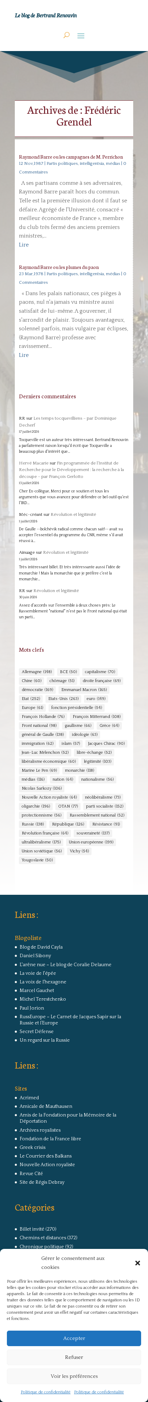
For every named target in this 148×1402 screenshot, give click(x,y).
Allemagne (37, 672)
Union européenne (91, 842)
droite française (101, 681)
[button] (137, 1263)
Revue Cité (31, 1173)
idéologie (84, 734)
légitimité (97, 761)
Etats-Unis (63, 699)
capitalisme (100, 672)
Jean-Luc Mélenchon (45, 752)
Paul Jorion (32, 1008)
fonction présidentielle (76, 707)
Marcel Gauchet (37, 990)
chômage (62, 681)
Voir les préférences (74, 1376)
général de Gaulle (43, 734)
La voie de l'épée (38, 973)
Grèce (109, 725)
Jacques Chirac (106, 743)
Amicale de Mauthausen (46, 1106)
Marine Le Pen (39, 770)
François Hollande (43, 716)
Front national (39, 725)
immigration (37, 743)
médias (33, 779)
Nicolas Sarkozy (42, 788)
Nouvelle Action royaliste (49, 797)
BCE (68, 672)
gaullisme (78, 725)
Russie (33, 824)
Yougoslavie (37, 860)
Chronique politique (42, 1247)
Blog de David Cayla (41, 947)
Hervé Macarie (34, 463)
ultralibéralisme (41, 842)
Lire (24, 245)
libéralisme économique (49, 761)
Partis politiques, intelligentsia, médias (83, 163)
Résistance (106, 824)
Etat (31, 699)
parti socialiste (104, 806)
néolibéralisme (102, 797)
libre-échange (94, 752)
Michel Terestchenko (43, 999)
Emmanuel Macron (84, 690)
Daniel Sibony (35, 956)
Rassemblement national (97, 815)
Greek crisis (32, 1147)
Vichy (79, 851)
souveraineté (92, 833)
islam (71, 743)
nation (63, 779)
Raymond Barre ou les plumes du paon (59, 266)
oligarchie (36, 806)
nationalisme (97, 779)
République (68, 824)
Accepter (74, 1338)
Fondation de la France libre (50, 1139)
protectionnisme (41, 815)
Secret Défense (37, 1031)
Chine (31, 681)
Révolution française (45, 833)
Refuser (74, 1357)
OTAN (68, 806)
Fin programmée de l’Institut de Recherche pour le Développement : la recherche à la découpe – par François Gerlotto (71, 470)
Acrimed (29, 1098)
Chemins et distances (43, 1238)
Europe (32, 707)
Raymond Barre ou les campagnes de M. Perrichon (71, 156)
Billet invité (32, 1229)
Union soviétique (42, 851)
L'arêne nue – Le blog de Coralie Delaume (66, 965)
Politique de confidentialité (46, 1392)
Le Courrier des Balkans (46, 1156)
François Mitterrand (96, 716)
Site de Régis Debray (42, 1182)
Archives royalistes (40, 1130)
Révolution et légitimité (73, 514)
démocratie (37, 690)
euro (96, 699)
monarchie (79, 770)
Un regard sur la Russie (45, 1040)
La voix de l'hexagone (43, 982)
